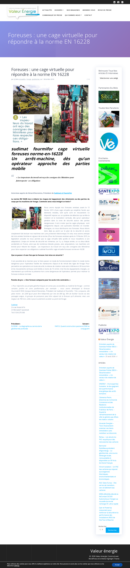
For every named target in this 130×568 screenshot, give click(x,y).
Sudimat (14, 305)
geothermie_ (36, 79)
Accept (117, 565)
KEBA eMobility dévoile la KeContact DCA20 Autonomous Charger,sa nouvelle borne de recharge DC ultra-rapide (108, 499)
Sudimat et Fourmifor (63, 193)
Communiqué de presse (52, 15)
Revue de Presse (105, 10)
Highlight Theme (112, 559)
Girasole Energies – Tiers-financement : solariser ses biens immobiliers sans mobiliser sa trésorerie (107, 428)
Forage (28, 79)
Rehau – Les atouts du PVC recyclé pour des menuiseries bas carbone (108, 439)
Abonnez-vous (89, 10)
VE (14, 79)
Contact (88, 15)
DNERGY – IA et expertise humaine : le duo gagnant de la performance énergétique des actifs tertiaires (109, 389)
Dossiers (58, 10)
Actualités (47, 10)
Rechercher (103, 526)
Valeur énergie (107, 339)
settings (16, 566)
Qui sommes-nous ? (73, 15)
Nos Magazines (73, 10)
